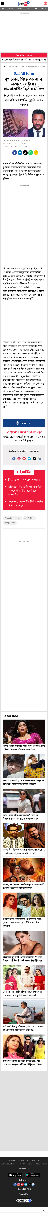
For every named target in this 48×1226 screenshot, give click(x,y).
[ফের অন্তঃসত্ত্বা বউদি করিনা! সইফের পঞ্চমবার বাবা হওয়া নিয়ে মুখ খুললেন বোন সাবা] (24, 977)
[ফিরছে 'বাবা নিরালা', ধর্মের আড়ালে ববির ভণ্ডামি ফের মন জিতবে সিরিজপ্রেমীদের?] (24, 870)
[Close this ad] (43, 1211)
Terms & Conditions (25, 1164)
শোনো (10, 8)
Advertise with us (8, 1164)
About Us (12, 1160)
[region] (24, 32)
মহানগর (20, 8)
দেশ (35, 8)
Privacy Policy (41, 1164)
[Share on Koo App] (36, 154)
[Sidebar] (2, 3)
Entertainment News (12, 518)
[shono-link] (45, 3)
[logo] (24, 4)
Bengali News (10, 523)
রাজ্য (28, 8)
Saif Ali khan (29, 518)
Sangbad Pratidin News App (24, 432)
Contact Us (23, 1160)
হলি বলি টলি (13, 67)
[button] (14, 152)
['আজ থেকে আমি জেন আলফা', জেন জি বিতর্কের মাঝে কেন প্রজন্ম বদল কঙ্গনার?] (24, 801)
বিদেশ (43, 8)
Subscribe (35, 1160)
